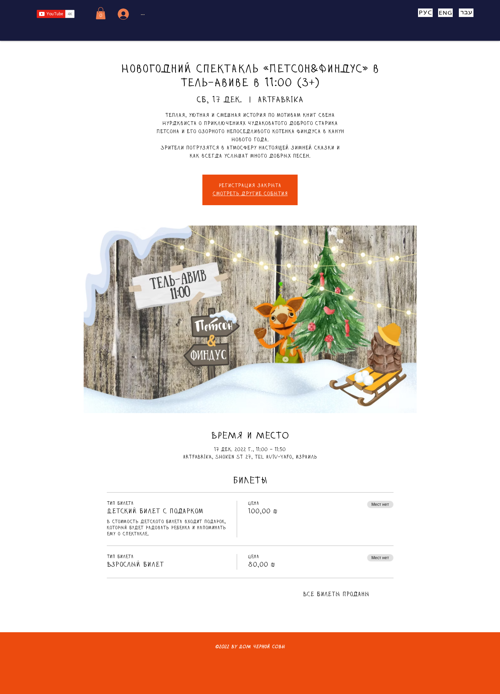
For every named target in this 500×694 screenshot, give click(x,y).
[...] (122, 14)
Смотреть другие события (250, 194)
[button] (101, 13)
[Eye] (425, 12)
